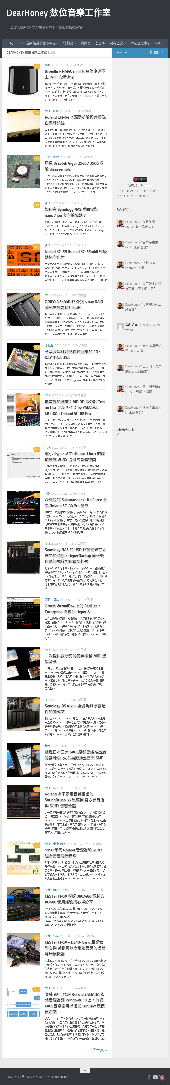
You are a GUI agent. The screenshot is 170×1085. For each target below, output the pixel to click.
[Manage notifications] (162, 1077)
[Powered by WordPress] (23, 1076)
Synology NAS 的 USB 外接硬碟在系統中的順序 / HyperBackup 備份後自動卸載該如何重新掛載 (75, 555)
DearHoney (132, 222)
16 (37, 990)
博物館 (68, 43)
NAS (47, 295)
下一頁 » (99, 1050)
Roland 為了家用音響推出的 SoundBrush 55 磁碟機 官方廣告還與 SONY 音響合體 (74, 800)
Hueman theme (59, 1076)
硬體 (56, 111)
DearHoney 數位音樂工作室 (59, 13)
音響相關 (59, 844)
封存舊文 (116, 43)
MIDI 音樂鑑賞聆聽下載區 (37, 43)
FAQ (158, 43)
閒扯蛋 (49, 345)
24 (37, 247)
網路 (48, 65)
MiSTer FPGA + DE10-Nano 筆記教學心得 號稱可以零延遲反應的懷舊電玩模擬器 (75, 948)
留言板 (100, 43)
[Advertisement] (142, 112)
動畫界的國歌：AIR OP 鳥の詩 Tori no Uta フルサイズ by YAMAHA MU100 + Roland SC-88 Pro (75, 407)
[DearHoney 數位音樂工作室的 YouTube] (156, 52)
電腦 (48, 447)
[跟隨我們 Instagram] (161, 52)
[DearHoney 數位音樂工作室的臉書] (151, 52)
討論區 (86, 43)
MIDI (48, 111)
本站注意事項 (141, 43)
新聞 (48, 203)
